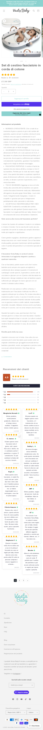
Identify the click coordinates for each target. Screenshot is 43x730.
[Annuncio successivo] (39, 3)
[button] (4, 11)
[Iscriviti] (32, 685)
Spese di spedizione (15, 84)
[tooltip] (40, 115)
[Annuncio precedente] (4, 3)
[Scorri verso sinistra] (17, 61)
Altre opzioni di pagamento (22, 109)
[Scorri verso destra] (26, 61)
